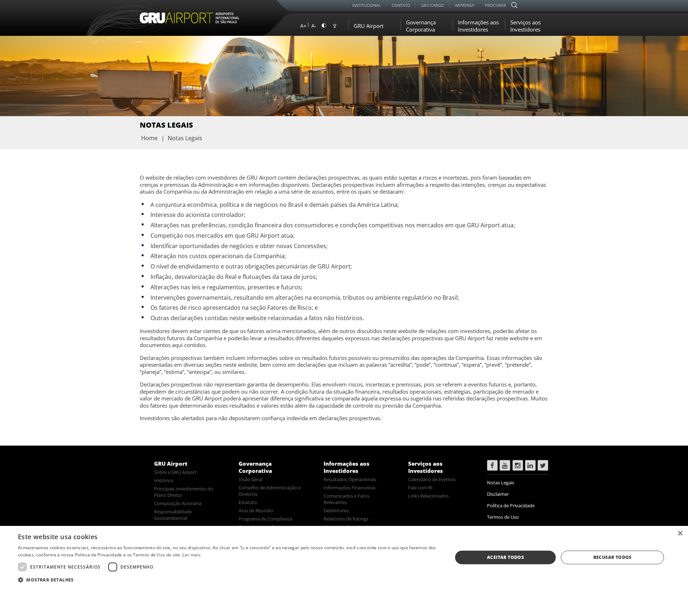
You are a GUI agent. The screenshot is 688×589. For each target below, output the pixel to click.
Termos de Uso (503, 517)
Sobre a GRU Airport (175, 472)
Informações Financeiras (350, 487)
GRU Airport (170, 463)
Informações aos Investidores (346, 467)
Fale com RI (420, 487)
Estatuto (248, 502)
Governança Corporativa (255, 467)
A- (313, 25)
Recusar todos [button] (612, 557)
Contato (401, 5)
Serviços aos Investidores (425, 467)
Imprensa (464, 5)
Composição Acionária (177, 503)
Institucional (366, 5)
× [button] (680, 533)
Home (149, 138)
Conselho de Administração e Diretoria (270, 490)
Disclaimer (498, 494)
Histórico (163, 480)
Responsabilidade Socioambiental (173, 514)
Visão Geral (250, 479)
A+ (303, 25)
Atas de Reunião (256, 510)
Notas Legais (500, 482)
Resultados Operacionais (350, 479)
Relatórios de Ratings (346, 519)
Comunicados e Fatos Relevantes (346, 499)
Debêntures (336, 510)
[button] (229, 579)
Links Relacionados (428, 496)
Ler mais (191, 555)
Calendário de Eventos (432, 479)
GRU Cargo (432, 5)
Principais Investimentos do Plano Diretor (183, 491)
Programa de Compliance (265, 519)
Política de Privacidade (511, 505)
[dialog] (344, 557)
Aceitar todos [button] (505, 557)
